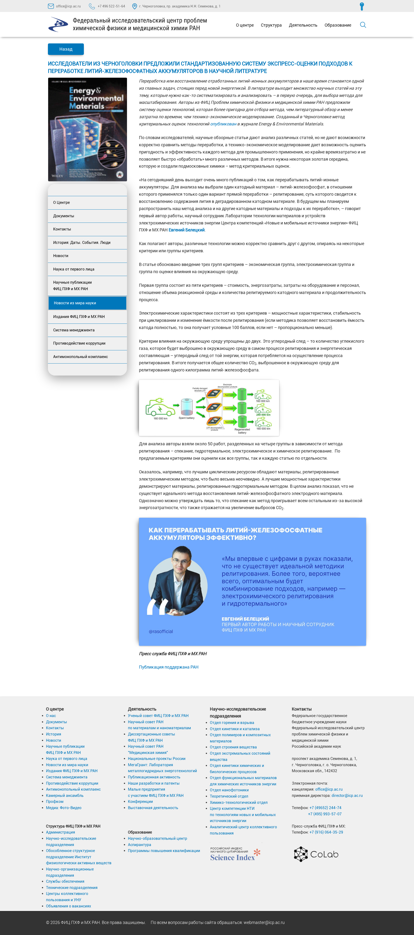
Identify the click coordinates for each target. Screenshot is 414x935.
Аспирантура (139, 844)
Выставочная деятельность (153, 808)
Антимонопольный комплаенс (80, 356)
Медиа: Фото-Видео (63, 808)
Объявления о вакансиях (68, 906)
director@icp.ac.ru (347, 795)
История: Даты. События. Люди (81, 242)
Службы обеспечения (65, 881)
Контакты (62, 229)
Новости (60, 255)
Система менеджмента (74, 330)
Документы (63, 216)
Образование (338, 25)
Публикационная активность (154, 777)
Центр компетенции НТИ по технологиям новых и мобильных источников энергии (243, 814)
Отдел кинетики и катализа (235, 729)
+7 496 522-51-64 (111, 6)
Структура (271, 25)
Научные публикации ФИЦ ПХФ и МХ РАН (72, 285)
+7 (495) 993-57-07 (325, 814)
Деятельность (303, 25)
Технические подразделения (72, 887)
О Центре (61, 202)
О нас (51, 715)
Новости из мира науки (75, 303)
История (53, 734)
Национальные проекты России (156, 758)
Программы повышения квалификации (164, 850)
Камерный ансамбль (65, 795)
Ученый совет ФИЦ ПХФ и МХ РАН (158, 715)
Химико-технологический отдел (239, 802)
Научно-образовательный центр (157, 838)
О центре (245, 25)
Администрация (60, 832)
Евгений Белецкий (187, 229)
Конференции (140, 801)
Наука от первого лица (73, 269)
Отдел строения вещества (233, 747)
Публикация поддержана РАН (169, 667)
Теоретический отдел (229, 796)
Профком (54, 801)
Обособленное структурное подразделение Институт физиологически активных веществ (78, 856)
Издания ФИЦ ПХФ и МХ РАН (79, 316)
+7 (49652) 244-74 (325, 808)
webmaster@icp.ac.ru (264, 922)
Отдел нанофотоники (229, 790)
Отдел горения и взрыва (232, 722)
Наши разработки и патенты (154, 783)
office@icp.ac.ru (68, 6)
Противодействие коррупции (79, 343)
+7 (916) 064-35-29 (326, 832)
